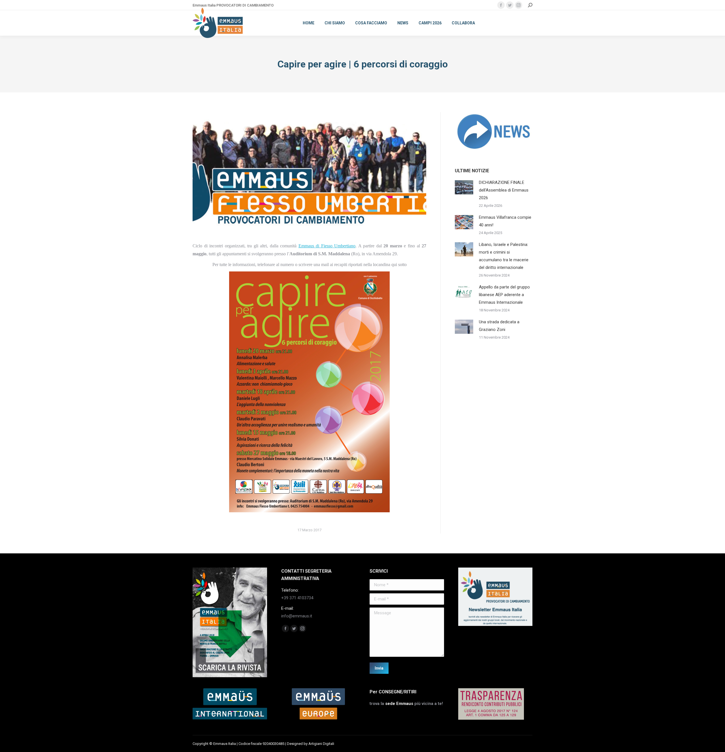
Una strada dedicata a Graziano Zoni (499, 325)
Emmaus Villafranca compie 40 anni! (505, 221)
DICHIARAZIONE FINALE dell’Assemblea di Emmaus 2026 (503, 190)
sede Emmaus (399, 703)
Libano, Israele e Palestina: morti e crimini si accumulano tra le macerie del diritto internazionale (503, 256)
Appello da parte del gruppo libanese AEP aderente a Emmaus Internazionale (504, 294)
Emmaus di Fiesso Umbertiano (327, 245)
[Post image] (464, 187)
